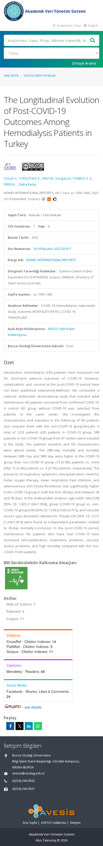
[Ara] (92, 40)
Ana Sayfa (11, 75)
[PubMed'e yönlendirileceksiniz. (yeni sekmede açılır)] (44, 199)
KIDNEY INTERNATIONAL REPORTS (51, 260)
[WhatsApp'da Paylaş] (38, 726)
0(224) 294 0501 (23, 789)
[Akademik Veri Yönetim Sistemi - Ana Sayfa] (14, 11)
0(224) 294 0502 (23, 781)
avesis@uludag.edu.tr (28, 773)
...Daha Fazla (26, 184)
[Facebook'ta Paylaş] (10, 726)
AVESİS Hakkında (53, 823)
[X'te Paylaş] (20, 726)
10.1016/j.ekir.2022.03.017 (52, 248)
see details (33, 707)
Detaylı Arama (84, 63)
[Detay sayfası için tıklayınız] (16, 578)
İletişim (75, 823)
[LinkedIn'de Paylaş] (29, 726)
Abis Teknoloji (46, 840)
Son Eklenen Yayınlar (40, 75)
